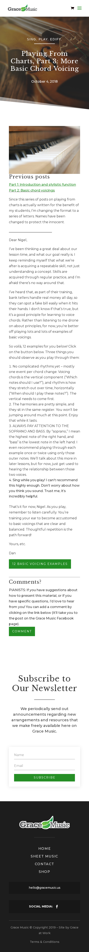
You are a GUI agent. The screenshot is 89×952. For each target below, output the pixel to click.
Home (44, 849)
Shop (44, 872)
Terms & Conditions (44, 942)
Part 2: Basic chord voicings (32, 190)
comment (22, 631)
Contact (44, 864)
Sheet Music (44, 856)
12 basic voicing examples (40, 564)
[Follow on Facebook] (57, 906)
